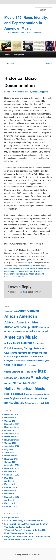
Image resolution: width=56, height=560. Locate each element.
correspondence (38, 352)
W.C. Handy (35, 403)
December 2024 (11, 414)
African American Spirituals (21, 327)
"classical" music (11, 311)
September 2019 (11, 474)
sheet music (26, 398)
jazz (42, 371)
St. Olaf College (24, 403)
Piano (6, 398)
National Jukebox (25, 271)
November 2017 (11, 490)
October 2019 (10, 471)
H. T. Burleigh (29, 371)
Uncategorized (30, 265)
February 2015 (10, 506)
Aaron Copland (28, 311)
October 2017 (10, 493)
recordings (21, 273)
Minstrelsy (39, 377)
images (26, 268)
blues (8, 348)
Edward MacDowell (22, 360)
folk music (18, 364)
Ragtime (14, 398)
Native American (24, 383)
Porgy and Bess (11, 517)
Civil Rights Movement (17, 352)
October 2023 (10, 430)
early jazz (8, 360)
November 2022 (11, 439)
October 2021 (10, 461)
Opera (46, 393)
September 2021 (11, 465)
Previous (9, 63)
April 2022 (9, 452)
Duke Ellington (36, 356)
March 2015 (9, 503)
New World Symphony (34, 394)
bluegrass (39, 343)
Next (49, 63)
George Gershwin (12, 371)
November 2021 (11, 458)
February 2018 (10, 487)
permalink (20, 276)
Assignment (19, 54)
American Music (20, 337)
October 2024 (10, 420)
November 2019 (11, 468)
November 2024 (11, 417)
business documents (13, 268)
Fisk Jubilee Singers (40, 360)
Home (7, 54)
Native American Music (24, 388)
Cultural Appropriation (16, 356)
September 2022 (11, 446)
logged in (22, 291)
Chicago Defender (34, 348)
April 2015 (9, 500)
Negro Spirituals (14, 394)
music (8, 383)
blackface (27, 343)
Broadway (18, 348)
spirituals (11, 402)
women (45, 403)
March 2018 (9, 484)
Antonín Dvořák (12, 342)
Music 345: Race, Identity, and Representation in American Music (26, 23)
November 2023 (11, 427)
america (9, 331)
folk (7, 364)
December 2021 (11, 455)
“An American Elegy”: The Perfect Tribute (23, 520)
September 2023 (11, 433)
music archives (36, 268)
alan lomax (44, 327)
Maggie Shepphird (40, 91)
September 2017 (11, 496)
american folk (20, 331)
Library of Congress (17, 378)
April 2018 (9, 481)
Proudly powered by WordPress (28, 554)
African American (20, 316)
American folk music (37, 331)
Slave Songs (40, 398)
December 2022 (11, 436)
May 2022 (8, 449)
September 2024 (11, 424)
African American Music (22, 322)
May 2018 (8, 477)
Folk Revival (31, 365)
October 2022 (10, 442)
